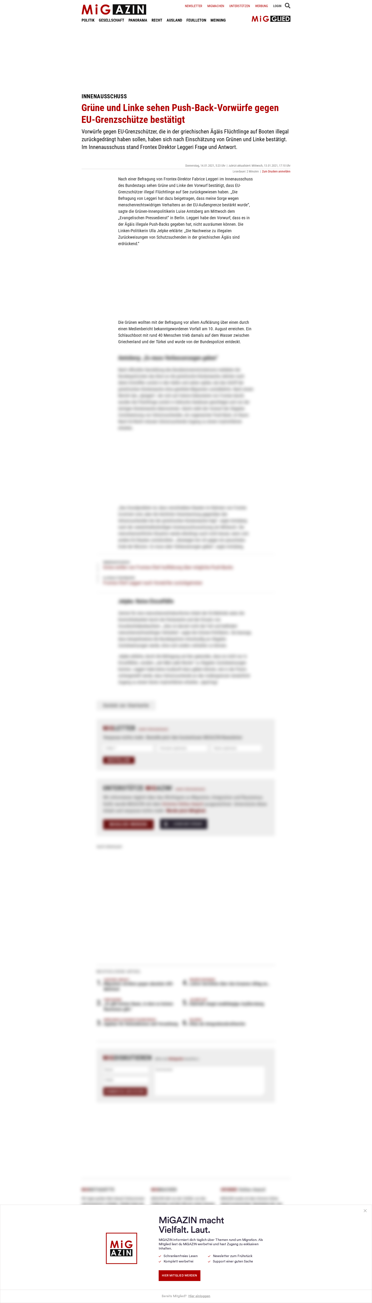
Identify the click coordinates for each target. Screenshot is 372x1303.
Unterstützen (239, 6)
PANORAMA (138, 20)
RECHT (157, 20)
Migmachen (215, 6)
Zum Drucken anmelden (276, 171)
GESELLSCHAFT (111, 20)
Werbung (261, 6)
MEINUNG (218, 20)
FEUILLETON (196, 20)
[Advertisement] (186, 58)
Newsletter (193, 6)
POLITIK (88, 20)
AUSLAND (174, 20)
